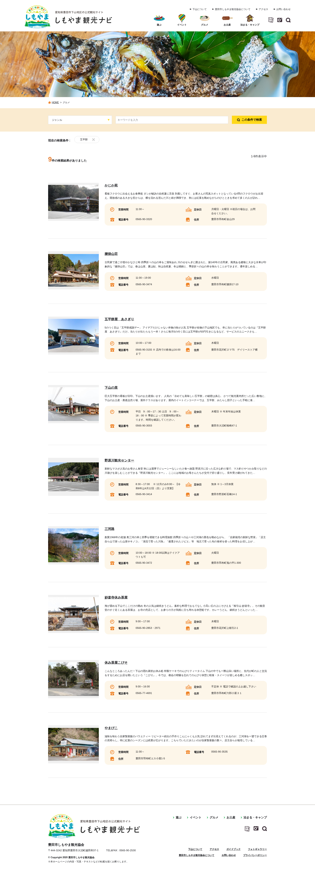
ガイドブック (233, 849)
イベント (195, 817)
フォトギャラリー (257, 849)
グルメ (214, 817)
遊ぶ (179, 817)
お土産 (231, 817)
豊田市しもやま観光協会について (232, 9)
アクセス (263, 9)
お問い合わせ (283, 9)
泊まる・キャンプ (255, 817)
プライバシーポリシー (255, 855)
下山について (199, 9)
